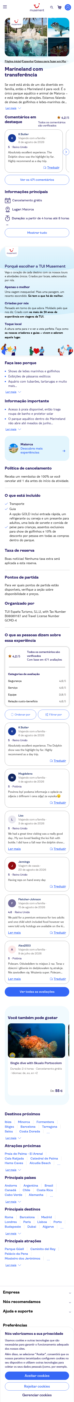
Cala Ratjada (14, 1158)
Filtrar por (55, 714)
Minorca (24, 1122)
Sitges (9, 1127)
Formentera (45, 1122)
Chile (26, 1190)
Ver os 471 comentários (37, 180)
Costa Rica (45, 1190)
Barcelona (28, 1127)
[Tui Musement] (37, 7)
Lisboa (42, 1222)
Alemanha (36, 1195)
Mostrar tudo (37, 233)
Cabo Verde (13, 1195)
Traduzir (53, 167)
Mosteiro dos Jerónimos (22, 1258)
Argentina (30, 1185)
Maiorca (27, 444)
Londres (11, 1222)
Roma (9, 1217)
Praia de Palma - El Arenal (24, 1154)
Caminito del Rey (42, 1249)
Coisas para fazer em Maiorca (53, 61)
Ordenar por (22, 714)
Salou (9, 1131)
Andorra (11, 1185)
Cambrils (53, 1131)
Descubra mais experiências (32, 450)
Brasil (49, 1185)
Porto (57, 1222)
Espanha (27, 61)
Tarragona (49, 1127)
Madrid (46, 1217)
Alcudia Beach (40, 1163)
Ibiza (8, 1122)
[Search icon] (51, 7)
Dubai (31, 1227)
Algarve (48, 1227)
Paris (27, 1222)
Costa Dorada (29, 1131)
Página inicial (13, 61)
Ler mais (11, 108)
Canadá (10, 1190)
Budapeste (13, 1227)
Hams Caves (14, 1163)
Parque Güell (14, 1249)
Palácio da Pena (16, 1254)
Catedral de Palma (44, 1158)
